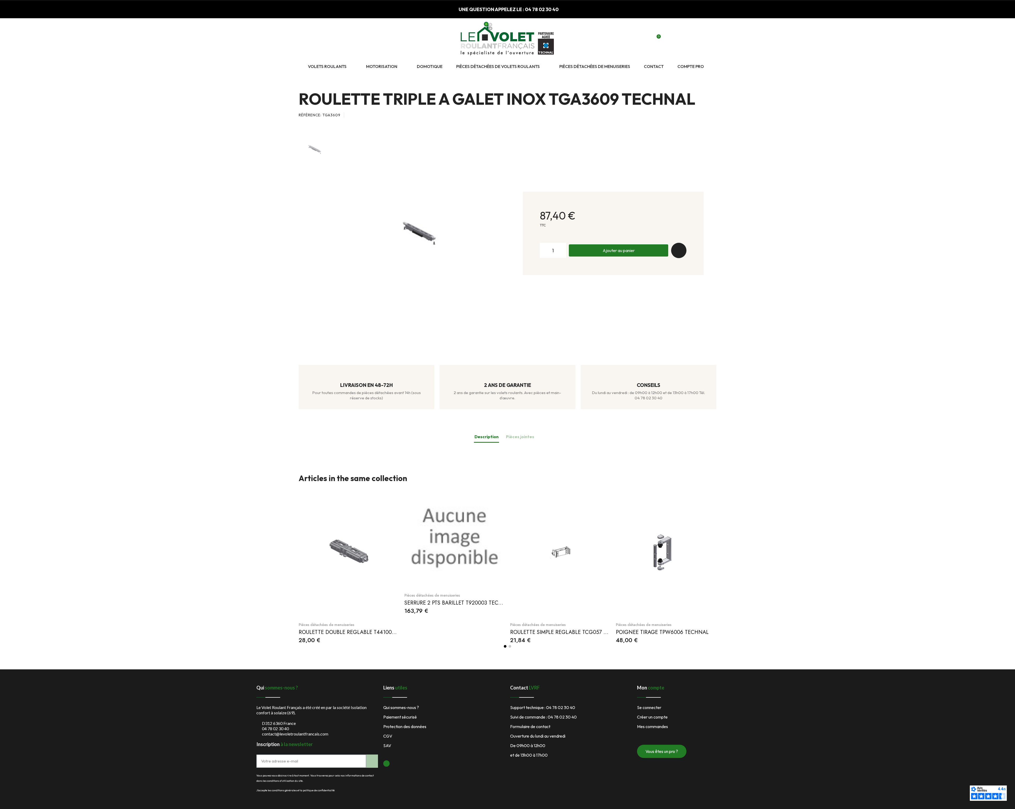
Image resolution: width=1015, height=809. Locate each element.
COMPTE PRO (690, 66)
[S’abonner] (372, 761)
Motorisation (381, 66)
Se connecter (649, 707)
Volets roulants (327, 66)
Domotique (429, 66)
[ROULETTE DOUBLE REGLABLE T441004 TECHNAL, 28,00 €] (349, 565)
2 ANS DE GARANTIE (507, 385)
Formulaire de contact (530, 726)
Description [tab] (486, 436)
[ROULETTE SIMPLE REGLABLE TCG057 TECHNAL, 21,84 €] (560, 565)
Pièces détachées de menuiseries (594, 66)
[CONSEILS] (648, 376)
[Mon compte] (647, 39)
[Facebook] (386, 763)
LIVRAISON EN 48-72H (366, 385)
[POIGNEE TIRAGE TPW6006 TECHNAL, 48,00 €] (666, 565)
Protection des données (404, 726)
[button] (638, 39)
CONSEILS (648, 385)
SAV (387, 745)
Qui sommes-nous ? (401, 707)
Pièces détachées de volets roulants (498, 66)
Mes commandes (652, 726)
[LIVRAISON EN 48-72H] (366, 376)
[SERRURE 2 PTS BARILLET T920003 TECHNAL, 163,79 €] (454, 550)
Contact (654, 66)
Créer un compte (652, 717)
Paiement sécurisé (400, 717)
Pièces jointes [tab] (520, 436)
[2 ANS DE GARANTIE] (507, 376)
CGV (387, 736)
